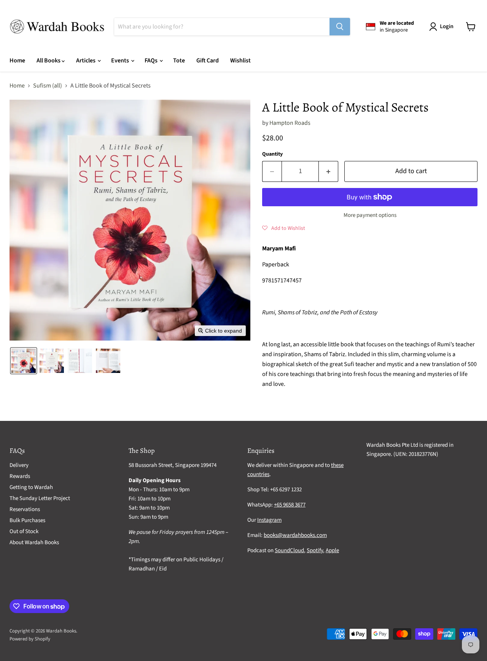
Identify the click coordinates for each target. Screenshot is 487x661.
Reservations (25, 509)
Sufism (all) (47, 85)
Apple (332, 550)
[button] (443, 26)
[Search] (339, 26)
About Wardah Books (34, 542)
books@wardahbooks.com (295, 535)
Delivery (19, 465)
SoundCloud (289, 550)
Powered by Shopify (30, 639)
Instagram (269, 520)
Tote (179, 60)
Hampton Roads (289, 123)
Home (17, 60)
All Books (49, 60)
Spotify (315, 550)
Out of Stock (24, 531)
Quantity (272, 154)
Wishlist (240, 60)
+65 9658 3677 (290, 505)
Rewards (20, 476)
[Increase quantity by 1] (328, 171)
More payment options (370, 215)
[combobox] (221, 26)
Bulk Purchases (27, 520)
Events (120, 60)
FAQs (152, 60)
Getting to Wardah (31, 487)
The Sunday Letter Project (40, 498)
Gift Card (207, 60)
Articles (86, 60)
